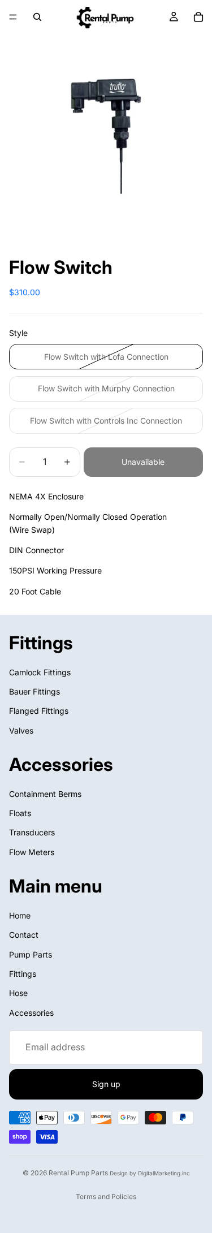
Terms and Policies (106, 1196)
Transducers (32, 833)
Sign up (106, 1084)
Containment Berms (45, 794)
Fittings (22, 973)
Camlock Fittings (40, 672)
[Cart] (198, 17)
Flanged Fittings (38, 711)
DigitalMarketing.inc (164, 1173)
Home (20, 915)
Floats (20, 813)
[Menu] (13, 17)
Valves (21, 730)
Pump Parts (30, 954)
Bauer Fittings (34, 691)
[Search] (37, 17)
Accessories (31, 1013)
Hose (18, 993)
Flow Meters (31, 852)
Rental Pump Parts (78, 1173)
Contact (23, 934)
